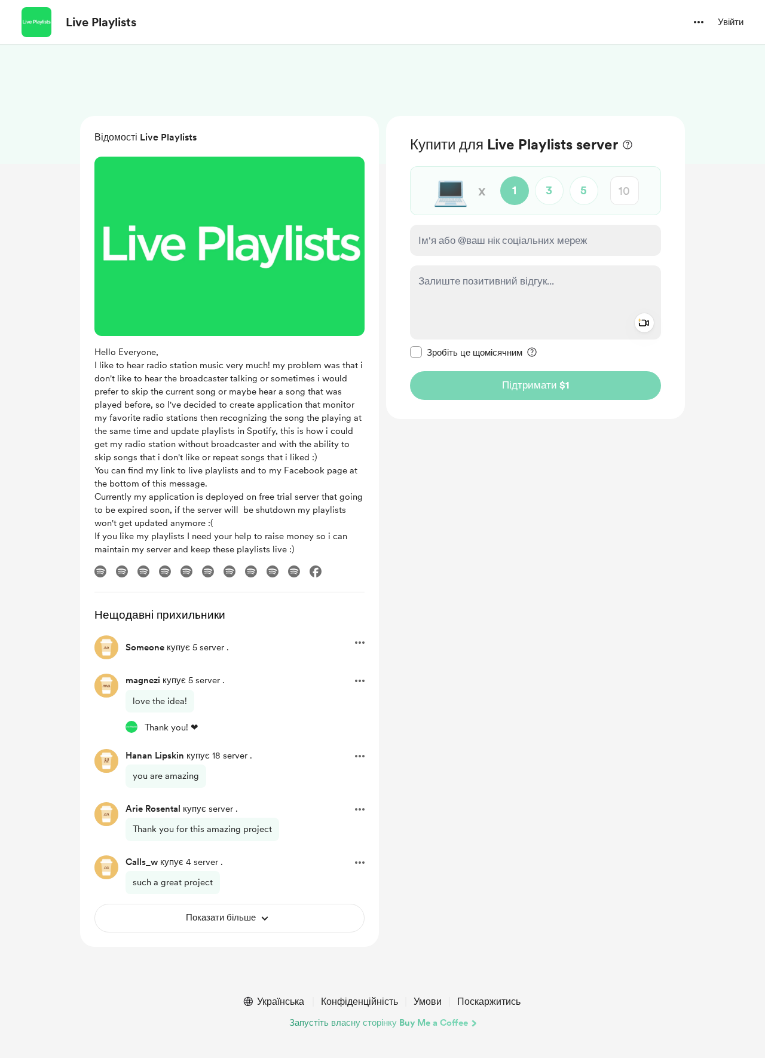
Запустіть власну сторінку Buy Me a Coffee (378, 1022)
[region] (535, 267)
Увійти (730, 22)
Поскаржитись (489, 1001)
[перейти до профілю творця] (36, 22)
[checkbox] (466, 352)
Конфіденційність (359, 1001)
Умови (428, 1001)
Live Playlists (101, 22)
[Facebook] (316, 571)
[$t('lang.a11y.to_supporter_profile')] (131, 727)
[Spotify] (100, 571)
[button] (698, 22)
